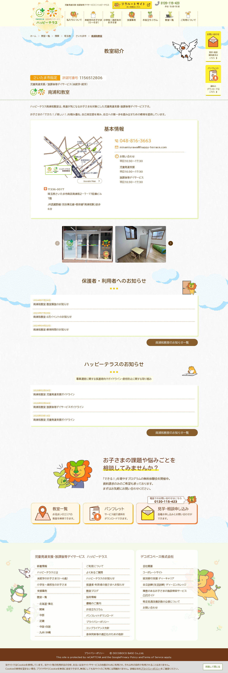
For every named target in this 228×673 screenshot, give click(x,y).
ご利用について (95, 566)
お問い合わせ (150, 607)
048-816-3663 (135, 141)
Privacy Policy (129, 657)
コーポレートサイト (152, 572)
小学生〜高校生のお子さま (52, 584)
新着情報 (42, 566)
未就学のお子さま (52, 578)
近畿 (41, 621)
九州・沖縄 (45, 632)
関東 (57, 36)
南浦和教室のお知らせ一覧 (172, 342)
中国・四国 (45, 626)
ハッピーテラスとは (47, 572)
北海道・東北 (46, 604)
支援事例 (42, 591)
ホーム (33, 36)
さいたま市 (81, 36)
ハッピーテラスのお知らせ (100, 578)
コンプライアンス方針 (97, 628)
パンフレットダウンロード (99, 615)
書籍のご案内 (93, 603)
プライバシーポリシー (97, 622)
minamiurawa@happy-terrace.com (143, 147)
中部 (41, 615)
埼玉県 (67, 36)
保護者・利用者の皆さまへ (105, 584)
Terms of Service (153, 657)
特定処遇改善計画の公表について (161, 601)
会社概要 (148, 566)
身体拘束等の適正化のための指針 (104, 634)
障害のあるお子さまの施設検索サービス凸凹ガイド (165, 593)
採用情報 (91, 597)
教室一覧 (45, 36)
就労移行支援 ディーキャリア (158, 578)
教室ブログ (92, 591)
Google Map (89, 181)
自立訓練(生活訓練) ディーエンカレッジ (164, 584)
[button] (170, 243)
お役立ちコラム (94, 609)
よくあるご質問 (94, 572)
